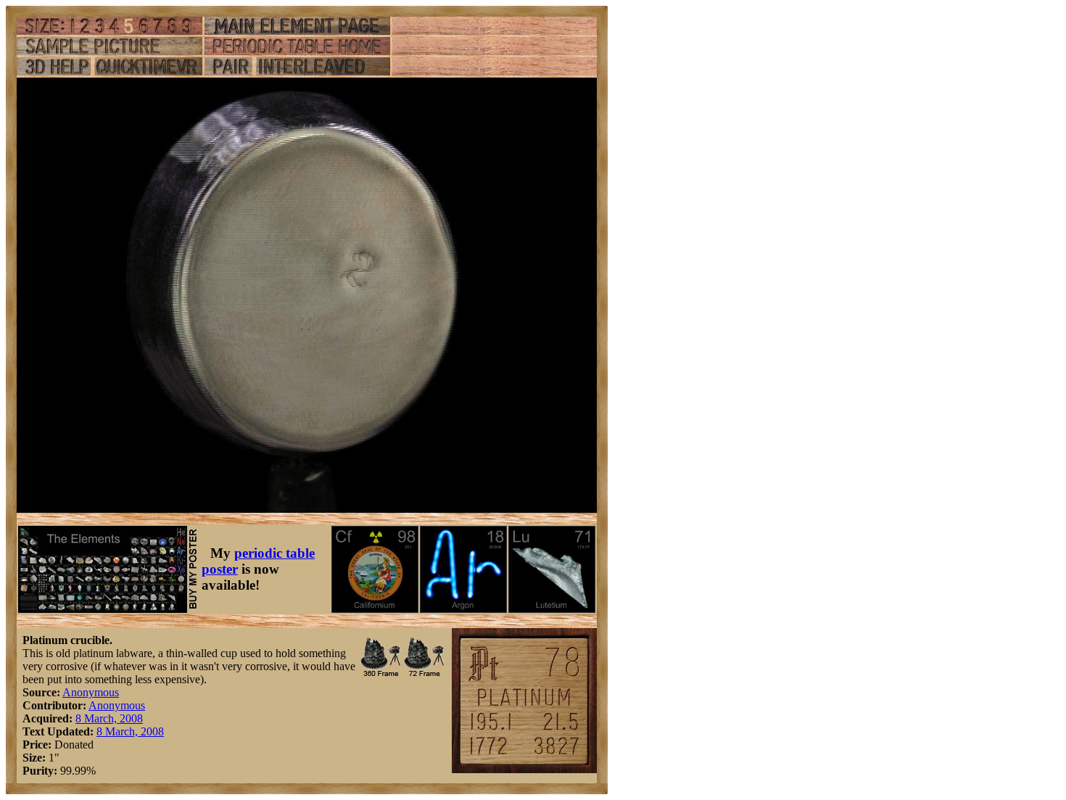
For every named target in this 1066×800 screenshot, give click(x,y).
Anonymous (90, 692)
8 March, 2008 (109, 718)
